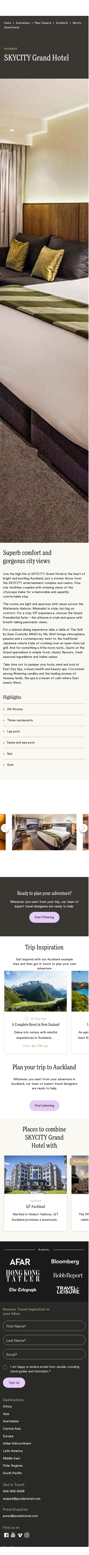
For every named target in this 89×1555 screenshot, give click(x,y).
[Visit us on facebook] (6, 1536)
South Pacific (12, 1473)
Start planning (44, 1105)
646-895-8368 (14, 1491)
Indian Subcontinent (17, 1443)
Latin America (13, 1451)
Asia (6, 1414)
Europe (8, 1436)
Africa (7, 1406)
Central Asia (12, 1428)
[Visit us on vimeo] (19, 1536)
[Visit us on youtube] (13, 1535)
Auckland (62, 23)
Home (7, 23)
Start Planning (44, 917)
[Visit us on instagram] (26, 1536)
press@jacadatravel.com (20, 1516)
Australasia (23, 23)
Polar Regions (13, 1465)
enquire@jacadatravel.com (21, 1498)
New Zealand (43, 23)
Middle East (11, 1458)
